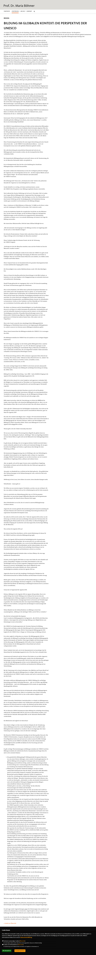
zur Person (15, 11)
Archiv (22, 11)
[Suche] (34, 11)
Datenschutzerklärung (26, 937)
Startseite (7, 11)
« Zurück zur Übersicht (10, 923)
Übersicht (22, 941)
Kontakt (29, 11)
